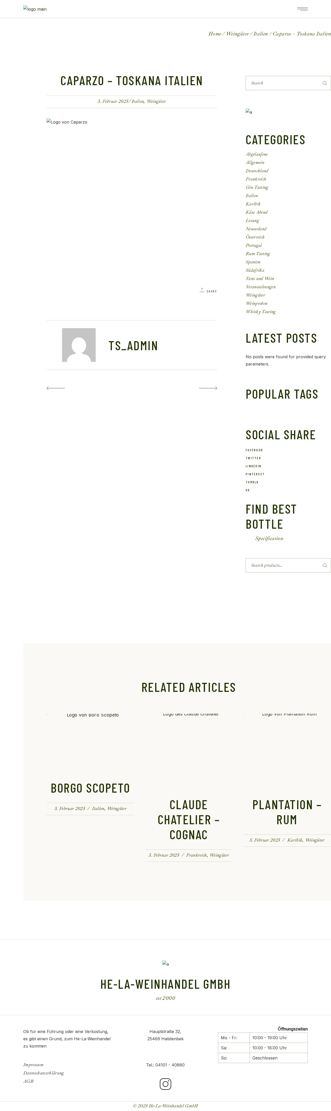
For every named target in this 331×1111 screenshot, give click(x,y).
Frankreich (256, 179)
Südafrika (255, 270)
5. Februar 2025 (113, 101)
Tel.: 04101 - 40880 (165, 1064)
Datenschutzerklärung (43, 1073)
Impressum (33, 1064)
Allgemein (255, 162)
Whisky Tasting (261, 311)
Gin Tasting (257, 187)
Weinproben (256, 303)
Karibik (253, 204)
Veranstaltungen (261, 287)
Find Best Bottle (271, 516)
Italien (260, 34)
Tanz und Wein (260, 278)
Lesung (252, 220)
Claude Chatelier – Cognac (189, 819)
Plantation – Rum (287, 811)
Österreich (255, 237)
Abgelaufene (257, 154)
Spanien (253, 262)
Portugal (254, 245)
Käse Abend (256, 212)
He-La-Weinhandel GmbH (173, 1106)
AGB (28, 1081)
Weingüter (237, 34)
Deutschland (257, 171)
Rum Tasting (258, 253)
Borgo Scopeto (90, 787)
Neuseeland (256, 229)
